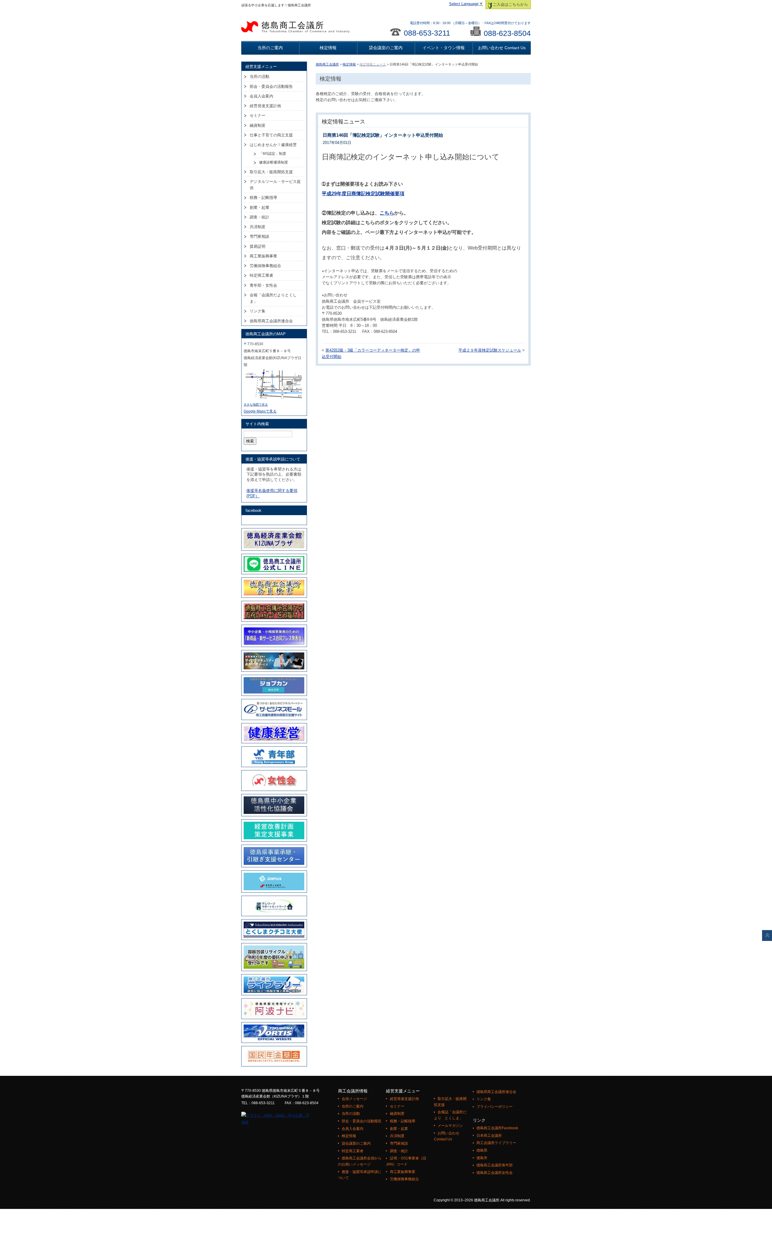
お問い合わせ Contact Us (502, 47)
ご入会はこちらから (510, 4)
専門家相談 (259, 236)
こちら (387, 212)
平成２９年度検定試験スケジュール (489, 350)
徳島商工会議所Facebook (497, 1128)
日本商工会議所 (489, 1135)
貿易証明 (257, 246)
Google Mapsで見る (260, 411)
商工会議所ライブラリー (496, 1143)
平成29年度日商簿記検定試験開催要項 (363, 193)
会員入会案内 (261, 96)
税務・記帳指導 (263, 197)
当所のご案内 (270, 47)
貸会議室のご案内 (386, 47)
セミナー (257, 115)
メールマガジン (450, 1126)
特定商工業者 (261, 275)
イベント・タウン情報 (443, 47)
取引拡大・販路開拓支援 (271, 172)
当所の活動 (259, 76)
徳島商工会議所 (305, 27)
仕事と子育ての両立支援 (271, 135)
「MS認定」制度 (272, 153)
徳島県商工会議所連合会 (271, 321)
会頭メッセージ (354, 1099)
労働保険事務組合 (265, 265)
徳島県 (481, 1150)
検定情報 (328, 47)
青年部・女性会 (263, 285)
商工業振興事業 (263, 256)
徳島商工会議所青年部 (494, 1165)
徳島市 (481, 1158)
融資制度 (257, 125)
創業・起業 (259, 207)
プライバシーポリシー (494, 1107)
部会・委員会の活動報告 (271, 86)
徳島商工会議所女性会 (494, 1173)
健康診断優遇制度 (273, 162)
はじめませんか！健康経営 (273, 144)
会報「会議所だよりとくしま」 (273, 298)
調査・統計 (259, 217)
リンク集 (257, 311)
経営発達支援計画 (265, 106)
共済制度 (257, 227)
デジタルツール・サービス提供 (275, 184)
